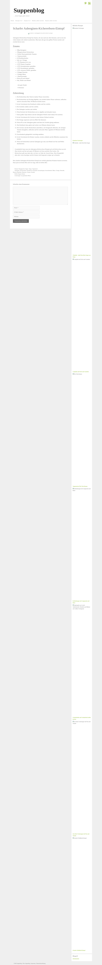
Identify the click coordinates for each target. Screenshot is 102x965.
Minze (54, 170)
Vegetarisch (35, 168)
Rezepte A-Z (18, 20)
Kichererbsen (23, 170)
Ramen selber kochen (51, 20)
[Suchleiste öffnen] (89, 20)
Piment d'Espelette (17, 172)
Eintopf (16, 168)
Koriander (35, 170)
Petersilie (62, 170)
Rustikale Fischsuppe (78, 140)
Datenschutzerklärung (40, 963)
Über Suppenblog (26, 963)
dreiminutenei (76, 958)
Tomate (28, 172)
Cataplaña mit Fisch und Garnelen (81, 371)
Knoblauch (29, 170)
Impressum (33, 963)
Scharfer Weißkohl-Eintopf (79, 950)
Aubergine (17, 170)
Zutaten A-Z (27, 20)
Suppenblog (29, 10)
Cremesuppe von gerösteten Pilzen (23, 175)
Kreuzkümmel (48, 170)
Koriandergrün (41, 170)
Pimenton (24, 172)
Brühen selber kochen (38, 20)
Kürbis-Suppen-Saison (20, 174)
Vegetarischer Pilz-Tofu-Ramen (80, 486)
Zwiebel (33, 172)
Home (12, 20)
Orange (58, 170)
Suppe (26, 168)
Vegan (30, 168)
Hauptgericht (22, 168)
